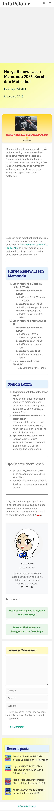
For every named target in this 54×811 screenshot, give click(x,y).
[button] (44, 3)
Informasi (14, 599)
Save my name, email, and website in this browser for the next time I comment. (27, 715)
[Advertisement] (27, 35)
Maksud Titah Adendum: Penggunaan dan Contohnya (27, 629)
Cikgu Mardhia (17, 88)
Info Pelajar (16, 3)
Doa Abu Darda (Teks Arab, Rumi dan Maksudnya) (27, 612)
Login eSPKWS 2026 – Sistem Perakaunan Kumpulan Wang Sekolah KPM (28, 769)
